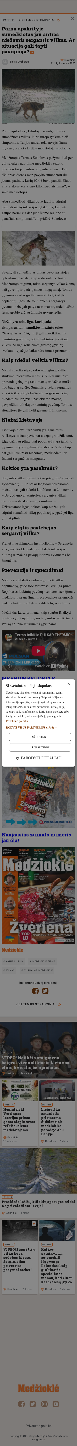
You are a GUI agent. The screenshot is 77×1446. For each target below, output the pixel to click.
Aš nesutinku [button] (40, 747)
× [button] (68, 684)
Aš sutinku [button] (40, 737)
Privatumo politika (17, 721)
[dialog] (38, 723)
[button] (38, 727)
